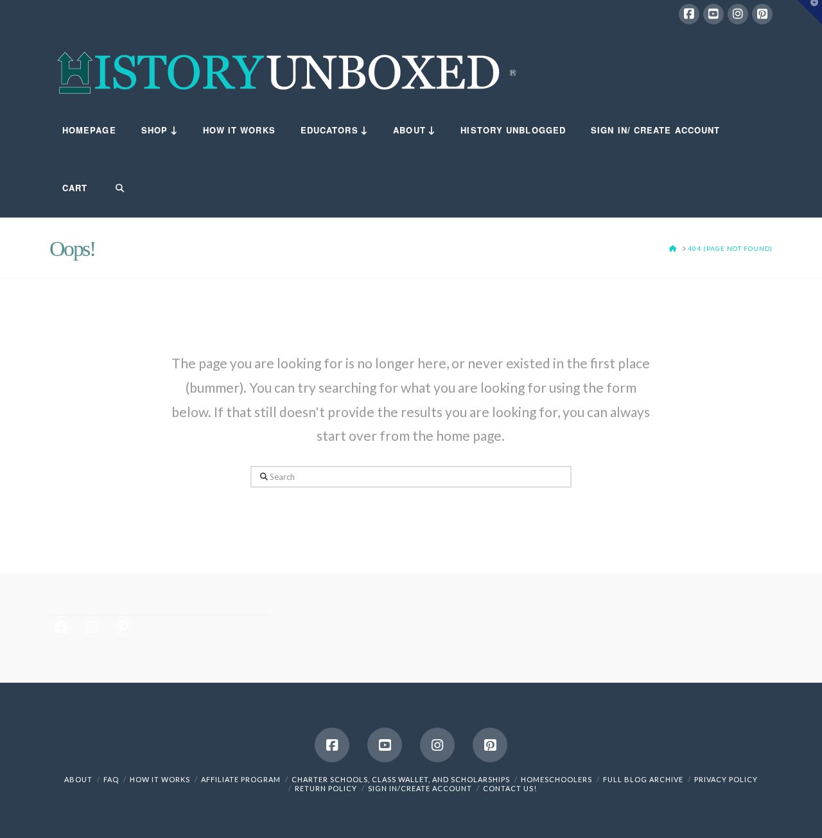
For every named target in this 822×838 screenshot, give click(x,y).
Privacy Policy (726, 779)
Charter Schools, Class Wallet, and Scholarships (401, 779)
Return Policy (326, 788)
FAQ (111, 779)
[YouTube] (713, 14)
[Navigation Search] (112, 189)
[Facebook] (689, 14)
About (78, 779)
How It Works (160, 779)
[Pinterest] (762, 14)
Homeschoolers (556, 779)
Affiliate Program (241, 779)
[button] (810, 12)
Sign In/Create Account (420, 788)
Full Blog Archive (643, 779)
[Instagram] (738, 14)
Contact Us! (510, 788)
